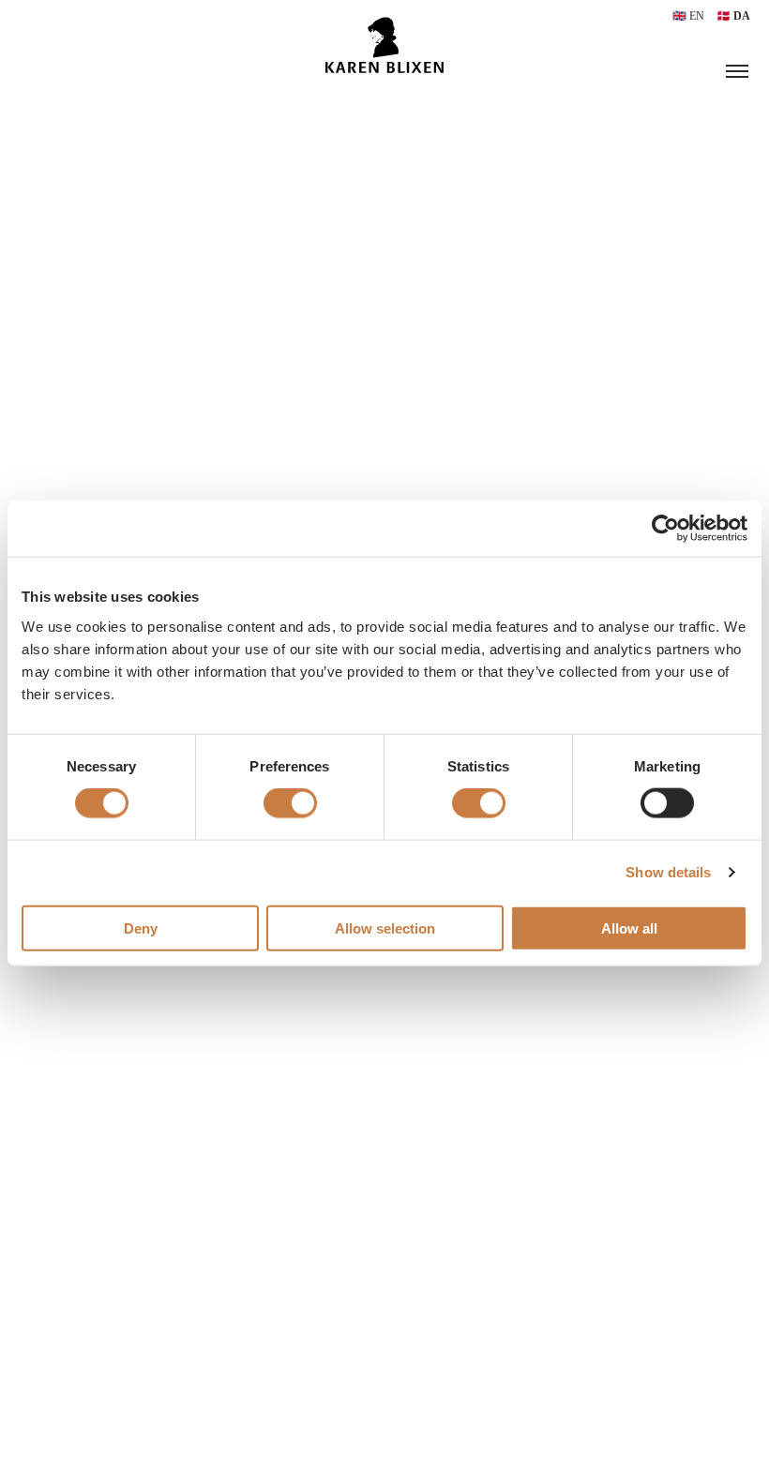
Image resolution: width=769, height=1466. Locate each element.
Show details (668, 872)
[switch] (290, 803)
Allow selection (385, 927)
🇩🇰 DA (733, 15)
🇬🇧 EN (689, 15)
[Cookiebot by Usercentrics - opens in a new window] (665, 529)
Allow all (629, 927)
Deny (141, 927)
